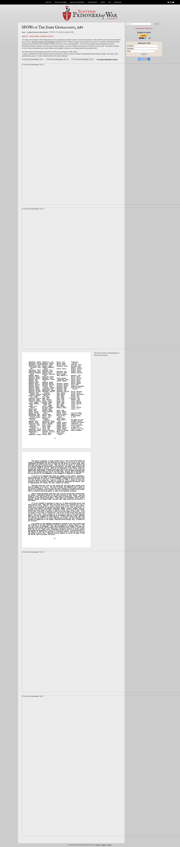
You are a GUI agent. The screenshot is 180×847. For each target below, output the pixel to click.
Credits (103, 845)
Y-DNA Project (92, 2)
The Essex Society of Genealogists (43, 42)
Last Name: (130, 48)
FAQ (109, 2)
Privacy (109, 845)
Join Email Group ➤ (144, 28)
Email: (129, 51)
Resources (118, 2)
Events (103, 2)
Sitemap (97, 845)
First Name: (130, 46)
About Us (48, 2)
